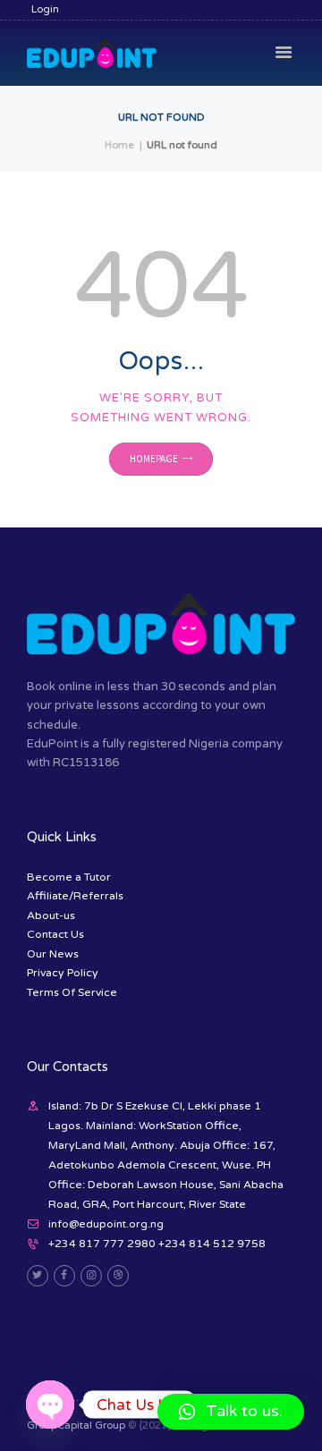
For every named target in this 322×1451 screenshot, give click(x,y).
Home (119, 145)
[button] (230, 1412)
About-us (51, 915)
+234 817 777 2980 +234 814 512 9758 (157, 1243)
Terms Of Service (72, 992)
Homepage (154, 459)
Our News (53, 954)
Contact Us (55, 934)
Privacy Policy (62, 972)
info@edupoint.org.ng (106, 1224)
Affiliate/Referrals (75, 896)
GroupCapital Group (76, 1425)
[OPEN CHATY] (50, 1404)
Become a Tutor (69, 877)
